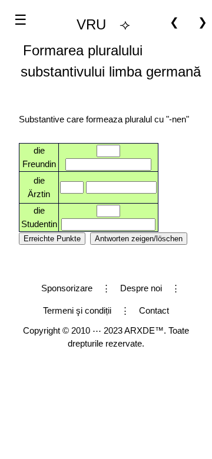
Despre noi (141, 288)
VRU (91, 24)
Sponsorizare (66, 288)
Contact (154, 310)
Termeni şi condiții (77, 310)
